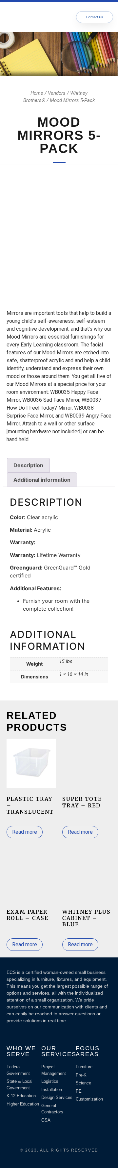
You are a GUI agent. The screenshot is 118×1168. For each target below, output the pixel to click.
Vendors (57, 93)
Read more (24, 832)
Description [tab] (28, 465)
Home (36, 93)
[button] (51, 17)
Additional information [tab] (41, 479)
